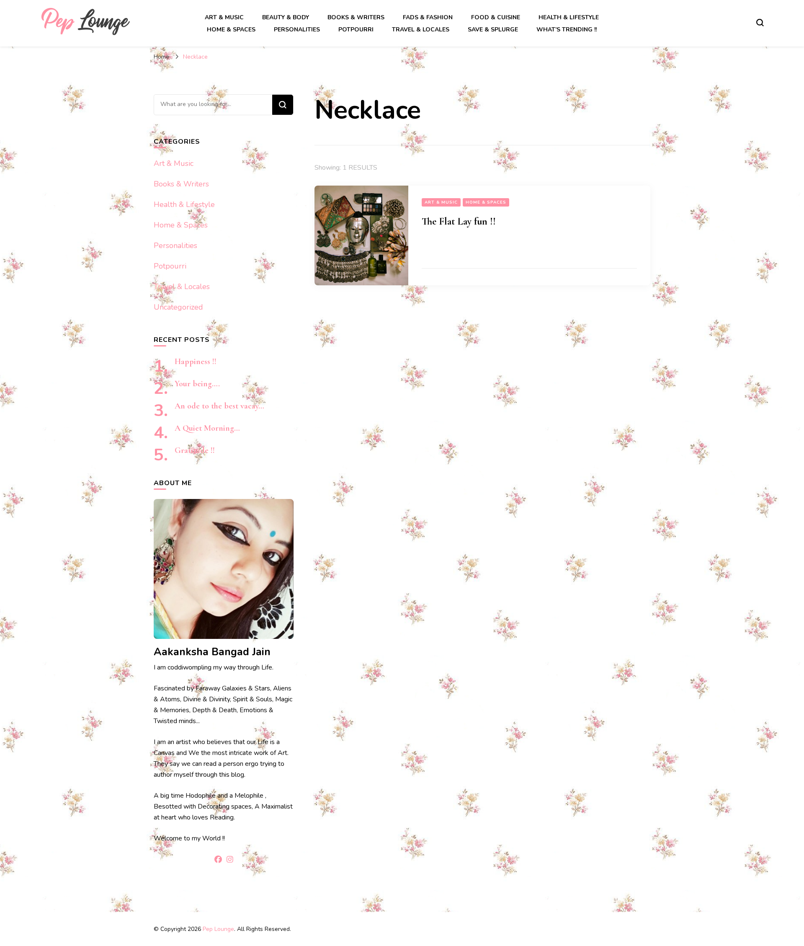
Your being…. (197, 384)
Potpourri (356, 30)
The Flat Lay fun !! (459, 221)
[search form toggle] (760, 22)
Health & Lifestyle (569, 17)
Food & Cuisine (495, 17)
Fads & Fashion (428, 17)
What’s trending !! (566, 30)
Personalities (297, 30)
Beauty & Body (285, 17)
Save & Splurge (493, 30)
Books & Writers (355, 17)
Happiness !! (195, 362)
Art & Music (224, 17)
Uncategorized (178, 307)
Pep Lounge (218, 929)
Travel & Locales (420, 30)
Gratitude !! (195, 450)
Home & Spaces (231, 30)
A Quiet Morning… (207, 428)
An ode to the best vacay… (219, 406)
